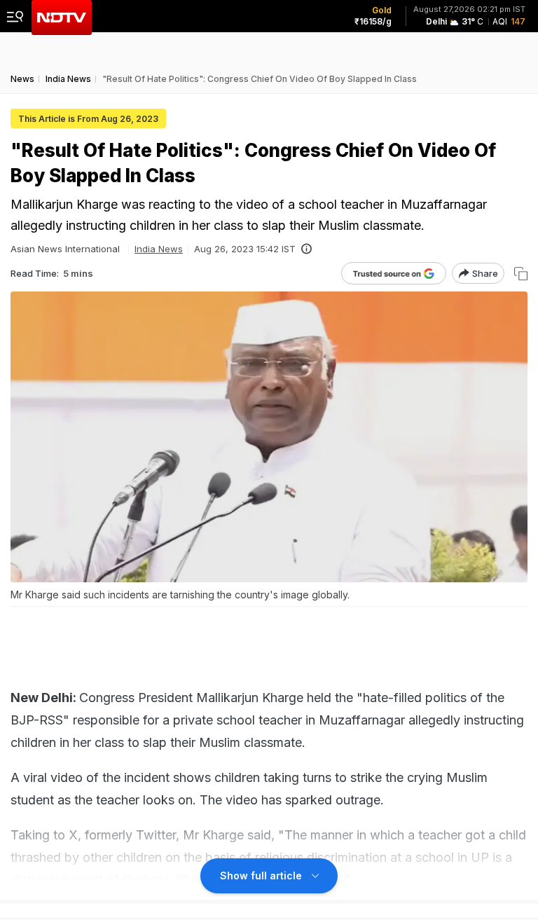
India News (158, 248)
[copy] (520, 273)
